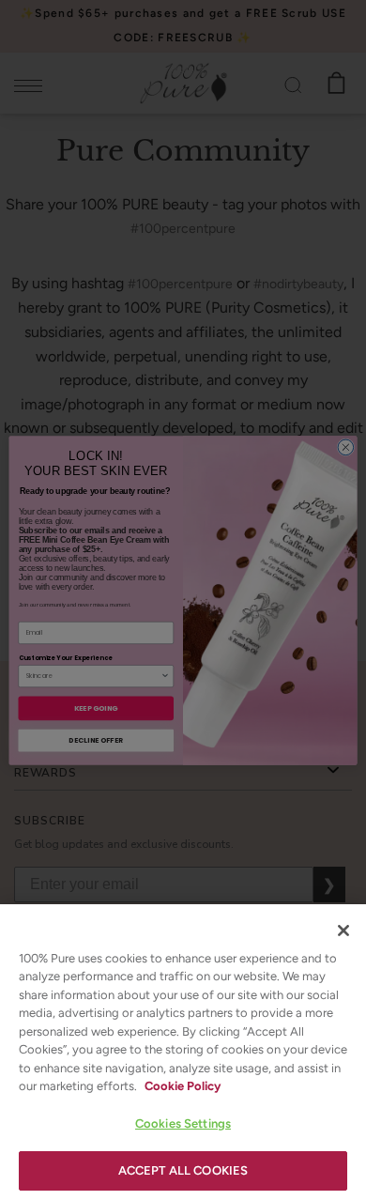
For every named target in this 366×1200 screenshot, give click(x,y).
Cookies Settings (183, 1123)
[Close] (343, 930)
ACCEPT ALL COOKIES (183, 1170)
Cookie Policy (183, 1086)
